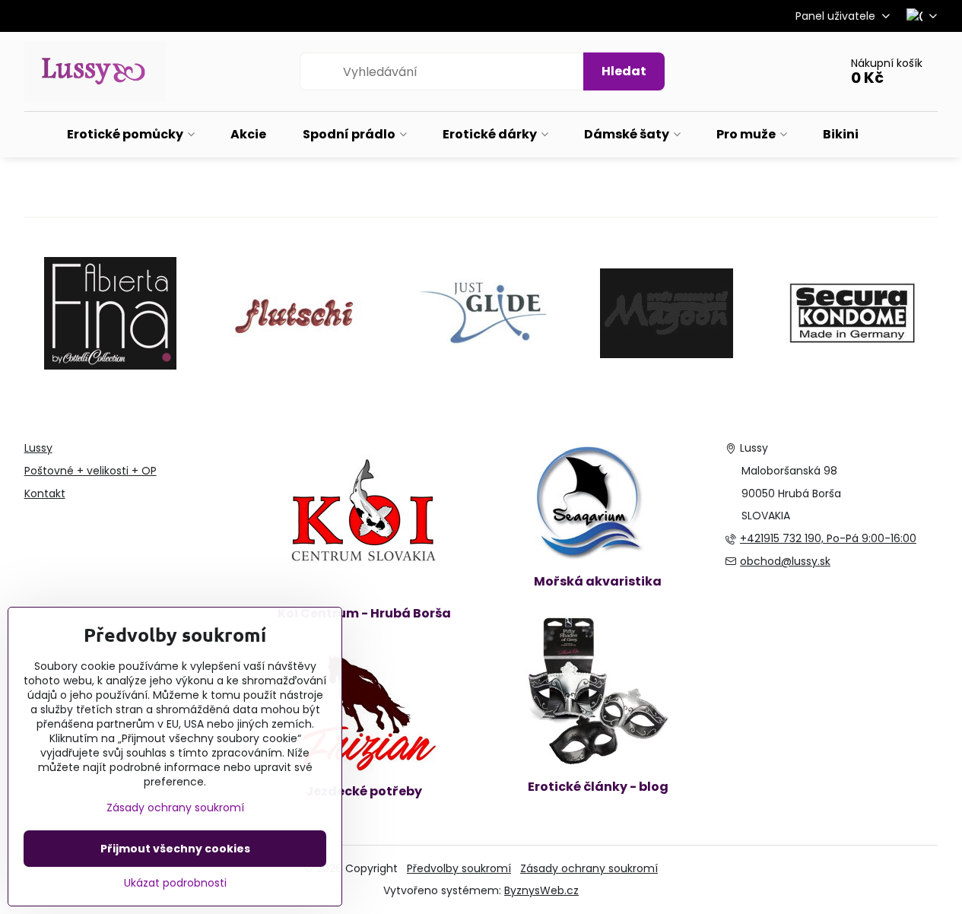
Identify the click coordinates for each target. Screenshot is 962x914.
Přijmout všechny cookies (175, 848)
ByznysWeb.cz (541, 890)
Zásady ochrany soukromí (589, 868)
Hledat (624, 71)
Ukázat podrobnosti (175, 883)
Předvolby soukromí (459, 868)
